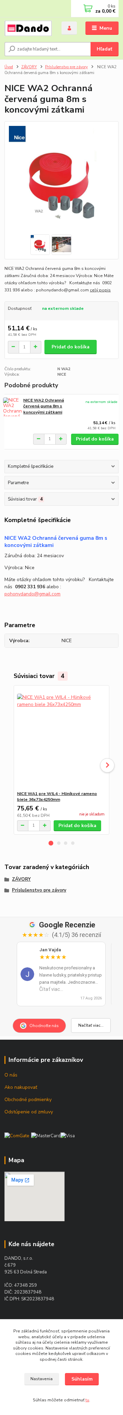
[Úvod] (28, 28)
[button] (51, 843)
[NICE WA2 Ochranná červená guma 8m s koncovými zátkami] (12, 407)
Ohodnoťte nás (44, 1025)
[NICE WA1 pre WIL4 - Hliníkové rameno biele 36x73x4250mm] (61, 738)
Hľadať (104, 49)
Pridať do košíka (71, 347)
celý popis (100, 290)
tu (87, 1400)
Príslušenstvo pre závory (66, 67)
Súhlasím (82, 1379)
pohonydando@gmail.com (32, 594)
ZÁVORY (29, 67)
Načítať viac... (91, 1025)
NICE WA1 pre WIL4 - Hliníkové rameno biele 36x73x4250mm (57, 797)
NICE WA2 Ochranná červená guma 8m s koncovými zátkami (43, 406)
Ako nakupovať (20, 1087)
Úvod (8, 67)
